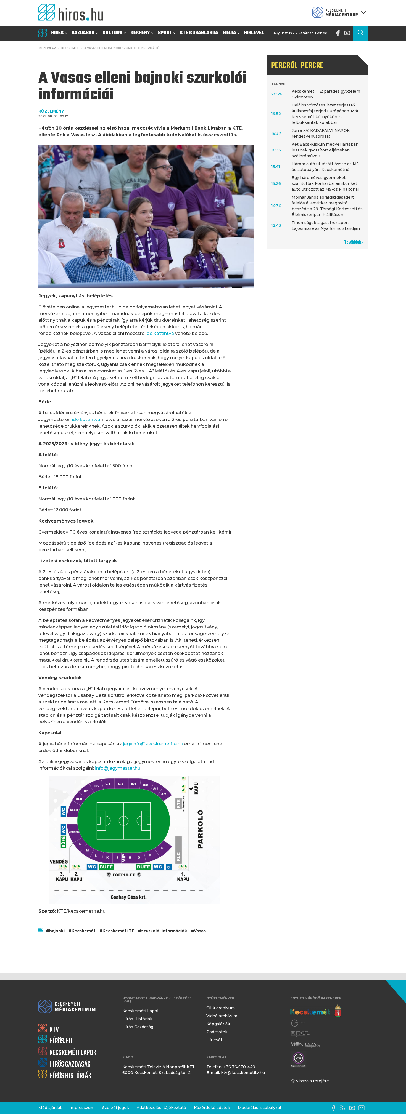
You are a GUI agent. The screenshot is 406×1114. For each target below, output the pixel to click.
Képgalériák (218, 1023)
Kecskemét (70, 48)
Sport (165, 33)
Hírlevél (254, 33)
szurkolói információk (164, 930)
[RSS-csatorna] (344, 1108)
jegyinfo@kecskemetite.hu (153, 744)
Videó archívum (221, 1015)
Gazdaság (83, 33)
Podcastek (217, 1031)
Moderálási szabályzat (259, 1107)
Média (229, 33)
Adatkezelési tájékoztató (161, 1107)
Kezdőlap (47, 48)
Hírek (57, 33)
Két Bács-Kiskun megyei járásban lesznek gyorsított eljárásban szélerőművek (325, 150)
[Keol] (300, 1033)
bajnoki (57, 930)
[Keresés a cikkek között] (360, 33)
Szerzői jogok (115, 1107)
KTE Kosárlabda (199, 33)
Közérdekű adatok (212, 1107)
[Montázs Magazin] (305, 1044)
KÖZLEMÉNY (51, 111)
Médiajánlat (50, 1107)
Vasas (200, 930)
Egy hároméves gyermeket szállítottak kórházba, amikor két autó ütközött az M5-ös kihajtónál (325, 183)
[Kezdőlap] (72, 13)
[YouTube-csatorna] (348, 33)
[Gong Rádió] (298, 1023)
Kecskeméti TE (118, 930)
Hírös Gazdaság (137, 1026)
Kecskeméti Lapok (141, 1010)
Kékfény (140, 33)
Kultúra (112, 33)
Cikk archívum (220, 1007)
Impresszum (81, 1107)
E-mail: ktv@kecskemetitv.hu (235, 1072)
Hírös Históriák (137, 1018)
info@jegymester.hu (117, 768)
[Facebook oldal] (339, 33)
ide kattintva (160, 333)
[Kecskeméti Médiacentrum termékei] (338, 13)
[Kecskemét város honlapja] (315, 1011)
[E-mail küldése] (363, 1108)
